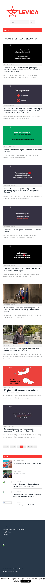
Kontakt (5, 535)
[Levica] (22, 10)
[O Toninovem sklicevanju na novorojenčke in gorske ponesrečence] (22, 376)
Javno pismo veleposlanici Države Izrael (27, 463)
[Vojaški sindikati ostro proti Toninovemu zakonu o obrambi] (22, 136)
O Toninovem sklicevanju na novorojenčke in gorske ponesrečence (21, 391)
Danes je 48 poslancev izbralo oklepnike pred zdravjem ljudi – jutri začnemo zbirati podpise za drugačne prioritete (22, 69)
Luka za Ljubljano (19, 474)
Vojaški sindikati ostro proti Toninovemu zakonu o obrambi (23, 151)
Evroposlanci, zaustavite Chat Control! (26, 505)
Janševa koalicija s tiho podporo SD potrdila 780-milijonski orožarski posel (22, 270)
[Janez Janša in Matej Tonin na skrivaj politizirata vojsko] (22, 216)
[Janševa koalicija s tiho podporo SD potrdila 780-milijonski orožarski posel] (22, 255)
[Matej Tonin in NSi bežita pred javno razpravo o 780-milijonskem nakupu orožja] (22, 335)
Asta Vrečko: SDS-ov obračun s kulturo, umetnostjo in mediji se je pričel (26, 485)
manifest (15, 571)
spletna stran (7, 571)
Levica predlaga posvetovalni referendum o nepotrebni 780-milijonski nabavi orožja (20, 430)
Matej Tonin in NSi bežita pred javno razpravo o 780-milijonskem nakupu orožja (21, 350)
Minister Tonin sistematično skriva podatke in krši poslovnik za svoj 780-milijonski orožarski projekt (21, 310)
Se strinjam (26, 581)
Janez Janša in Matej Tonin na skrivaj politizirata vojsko (22, 231)
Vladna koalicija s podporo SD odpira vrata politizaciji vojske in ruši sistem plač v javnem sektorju (21, 190)
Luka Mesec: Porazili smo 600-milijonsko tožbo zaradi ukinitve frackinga (27, 496)
